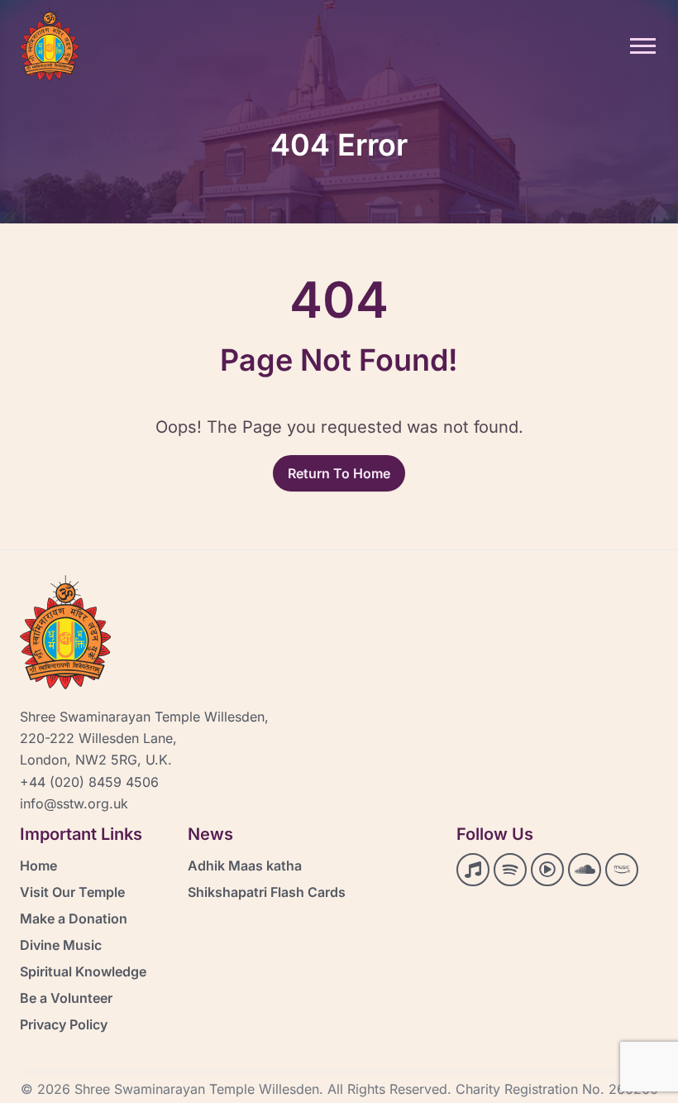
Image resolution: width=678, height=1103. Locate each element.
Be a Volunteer (66, 998)
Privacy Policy (63, 1024)
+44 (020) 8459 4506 (89, 782)
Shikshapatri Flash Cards (267, 892)
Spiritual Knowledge (83, 971)
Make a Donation (73, 918)
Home (38, 865)
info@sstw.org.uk (74, 803)
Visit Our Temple (72, 892)
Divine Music (61, 945)
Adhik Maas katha (245, 865)
